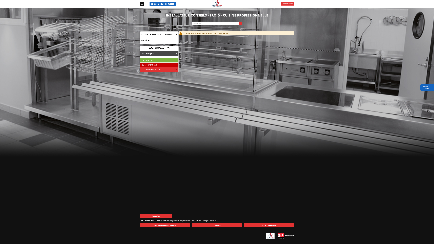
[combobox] (217, 23)
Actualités (156, 216)
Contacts (217, 225)
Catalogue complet (163, 3)
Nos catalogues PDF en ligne (165, 225)
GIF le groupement (269, 225)
